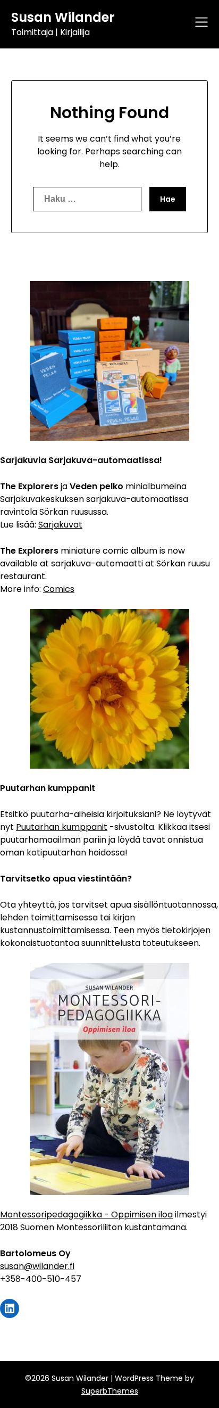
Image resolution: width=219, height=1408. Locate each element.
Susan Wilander (62, 17)
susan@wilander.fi (37, 1266)
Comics (58, 589)
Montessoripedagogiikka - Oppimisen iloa (86, 1214)
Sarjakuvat (60, 524)
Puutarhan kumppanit (61, 827)
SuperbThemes (109, 1391)
